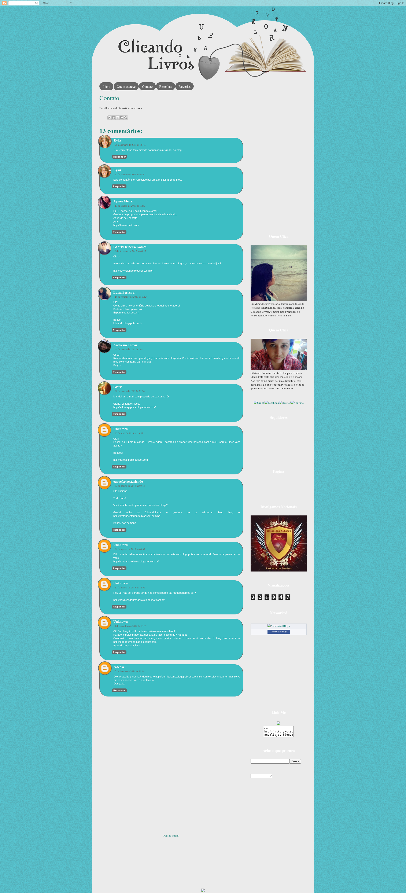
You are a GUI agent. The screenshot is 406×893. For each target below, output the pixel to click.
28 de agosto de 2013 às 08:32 (130, 549)
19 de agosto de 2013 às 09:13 (130, 485)
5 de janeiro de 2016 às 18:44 (129, 671)
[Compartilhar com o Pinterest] (125, 117)
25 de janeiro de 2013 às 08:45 (130, 144)
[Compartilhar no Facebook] (121, 117)
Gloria (117, 387)
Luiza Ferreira (123, 292)
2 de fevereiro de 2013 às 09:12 (130, 251)
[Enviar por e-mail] (109, 117)
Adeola (119, 667)
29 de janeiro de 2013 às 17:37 (130, 205)
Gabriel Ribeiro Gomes (129, 247)
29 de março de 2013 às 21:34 (130, 391)
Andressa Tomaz (125, 345)
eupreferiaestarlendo (128, 481)
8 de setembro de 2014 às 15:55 (130, 626)
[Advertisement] (171, 792)
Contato (147, 86)
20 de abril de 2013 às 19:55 (129, 433)
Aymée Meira (123, 201)
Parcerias (184, 86)
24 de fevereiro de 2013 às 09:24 (131, 296)
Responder (119, 156)
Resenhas (165, 86)
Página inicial (171, 835)
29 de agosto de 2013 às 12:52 (130, 587)
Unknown (120, 429)
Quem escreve (126, 86)
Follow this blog (279, 631)
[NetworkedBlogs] (278, 626)
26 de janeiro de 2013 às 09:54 (130, 174)
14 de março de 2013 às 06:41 (130, 349)
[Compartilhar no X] (117, 117)
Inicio (106, 86)
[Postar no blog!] (113, 117)
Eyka (117, 140)
